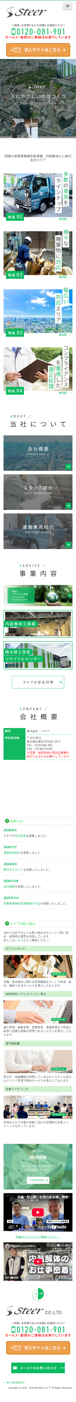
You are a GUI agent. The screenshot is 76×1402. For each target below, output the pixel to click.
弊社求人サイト (13, 869)
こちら (19, 940)
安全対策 (20, 835)
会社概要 (9, 886)
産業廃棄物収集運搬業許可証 (22, 903)
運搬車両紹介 (12, 852)
